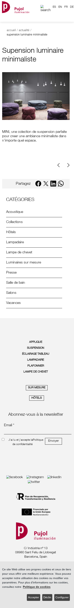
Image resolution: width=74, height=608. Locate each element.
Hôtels (11, 232)
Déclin (47, 597)
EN (60, 7)
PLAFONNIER (35, 366)
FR (66, 7)
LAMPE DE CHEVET (35, 372)
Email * (9, 425)
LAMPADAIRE (35, 360)
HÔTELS (36, 398)
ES (54, 7)
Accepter (33, 597)
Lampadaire (15, 242)
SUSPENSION (35, 348)
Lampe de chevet (19, 252)
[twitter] (46, 184)
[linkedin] (53, 184)
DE (72, 7)
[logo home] (15, 7)
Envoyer (53, 441)
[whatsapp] (61, 184)
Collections (14, 222)
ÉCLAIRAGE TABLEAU (35, 354)
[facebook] (38, 184)
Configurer (62, 597)
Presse (11, 273)
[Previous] (60, 165)
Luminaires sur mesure (23, 262)
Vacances (13, 303)
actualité (24, 30)
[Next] (68, 165)
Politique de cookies (37, 586)
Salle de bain (15, 283)
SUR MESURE (36, 387)
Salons (11, 293)
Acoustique (14, 212)
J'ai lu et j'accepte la (20, 440)
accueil (11, 30)
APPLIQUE (35, 342)
